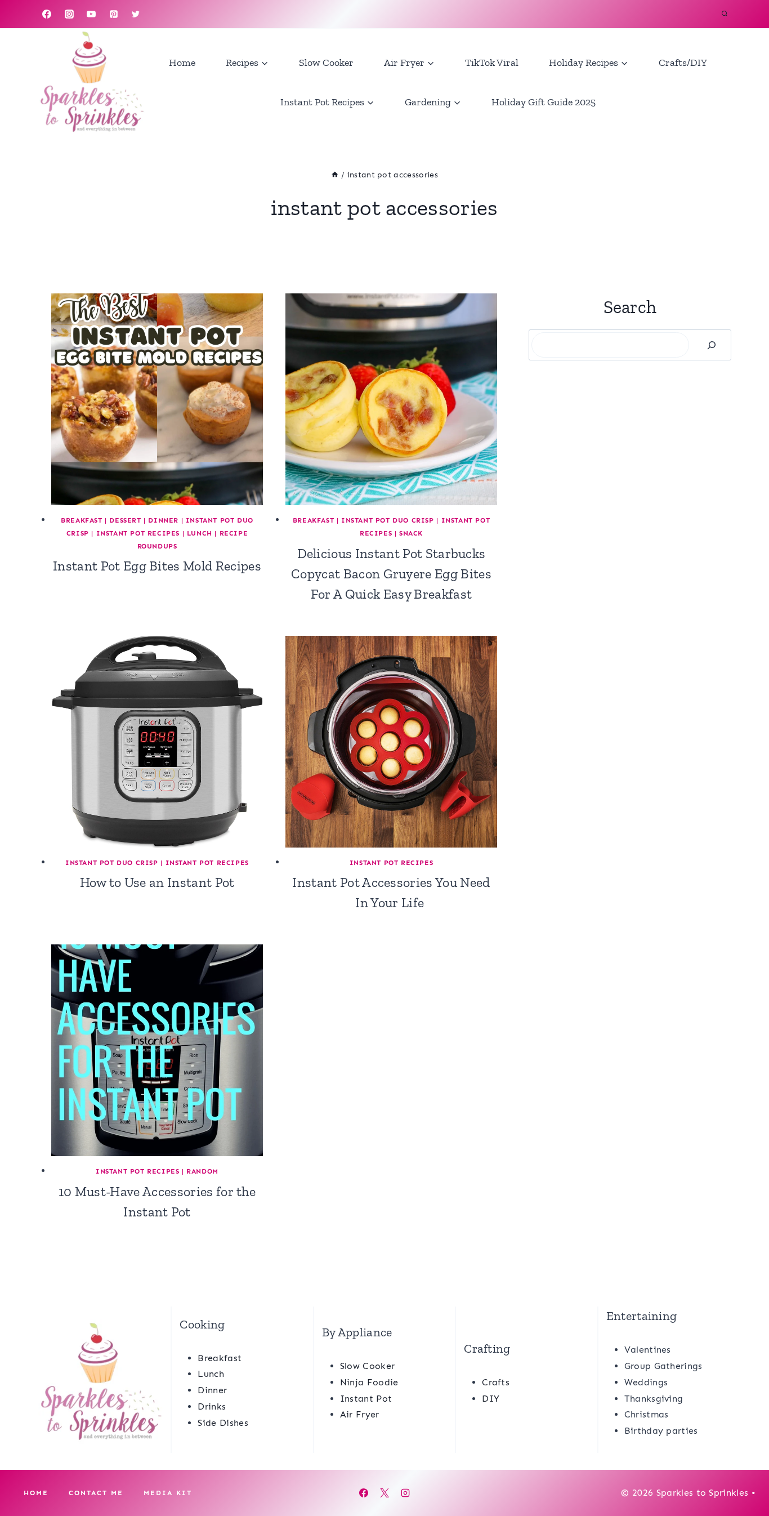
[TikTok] (158, 14)
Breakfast (81, 520)
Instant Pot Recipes (138, 533)
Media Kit (168, 1493)
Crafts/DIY (683, 62)
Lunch (199, 533)
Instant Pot (366, 1398)
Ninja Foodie (369, 1382)
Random (202, 1171)
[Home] (335, 175)
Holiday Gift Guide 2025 (543, 102)
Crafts (495, 1382)
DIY (490, 1398)
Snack (411, 533)
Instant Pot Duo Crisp (387, 520)
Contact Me (96, 1493)
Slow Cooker (326, 62)
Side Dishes (223, 1422)
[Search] (711, 345)
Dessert (125, 520)
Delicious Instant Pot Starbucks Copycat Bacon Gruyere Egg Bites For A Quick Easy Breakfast (391, 573)
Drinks (212, 1406)
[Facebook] (47, 14)
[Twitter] (136, 14)
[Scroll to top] (743, 1473)
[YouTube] (91, 14)
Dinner (163, 520)
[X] (384, 1493)
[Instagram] (69, 14)
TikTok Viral (491, 62)
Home (182, 62)
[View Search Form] (724, 14)
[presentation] (157, 399)
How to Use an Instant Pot (157, 882)
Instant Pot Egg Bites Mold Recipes (157, 566)
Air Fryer (359, 1414)
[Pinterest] (114, 14)
